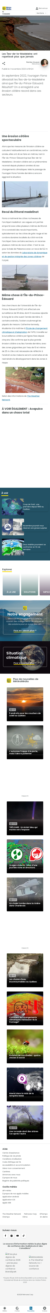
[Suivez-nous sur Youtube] (18, 1236)
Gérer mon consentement (13, 1168)
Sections (40, 13)
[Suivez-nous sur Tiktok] (24, 1236)
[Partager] (3, 63)
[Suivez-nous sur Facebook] (5, 1236)
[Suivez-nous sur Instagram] (11, 1236)
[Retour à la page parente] (6, 11)
